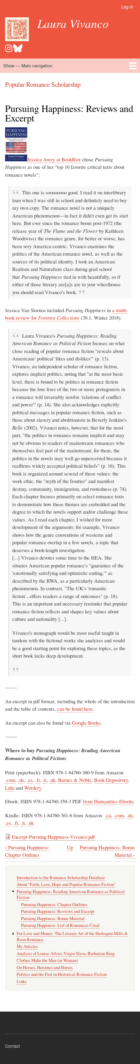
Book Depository (111, 779)
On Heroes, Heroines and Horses (45, 967)
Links (22, 981)
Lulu (9, 787)
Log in (127, 6)
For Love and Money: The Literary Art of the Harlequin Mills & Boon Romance (72, 936)
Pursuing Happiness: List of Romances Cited (60, 925)
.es (30, 779)
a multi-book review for (66, 314)
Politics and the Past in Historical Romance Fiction (62, 974)
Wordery (32, 787)
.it (44, 779)
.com (10, 779)
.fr (37, 779)
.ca (108, 815)
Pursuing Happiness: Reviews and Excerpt (57, 911)
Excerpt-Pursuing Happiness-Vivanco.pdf (53, 836)
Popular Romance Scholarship (43, 84)
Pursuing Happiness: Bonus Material (53, 918)
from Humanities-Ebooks (108, 801)
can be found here (75, 708)
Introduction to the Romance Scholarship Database (61, 878)
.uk (52, 779)
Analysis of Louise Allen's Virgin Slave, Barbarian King (66, 953)
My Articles (27, 946)
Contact (12, 1046)
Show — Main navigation (27, 65)
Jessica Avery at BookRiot (54, 159)
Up (70, 847)
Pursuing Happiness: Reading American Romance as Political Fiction (71, 895)
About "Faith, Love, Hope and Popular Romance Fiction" (66, 884)
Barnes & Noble (74, 779)
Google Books (86, 722)
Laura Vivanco (73, 23)
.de (21, 779)
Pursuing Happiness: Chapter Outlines (27, 851)
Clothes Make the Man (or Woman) (47, 960)
